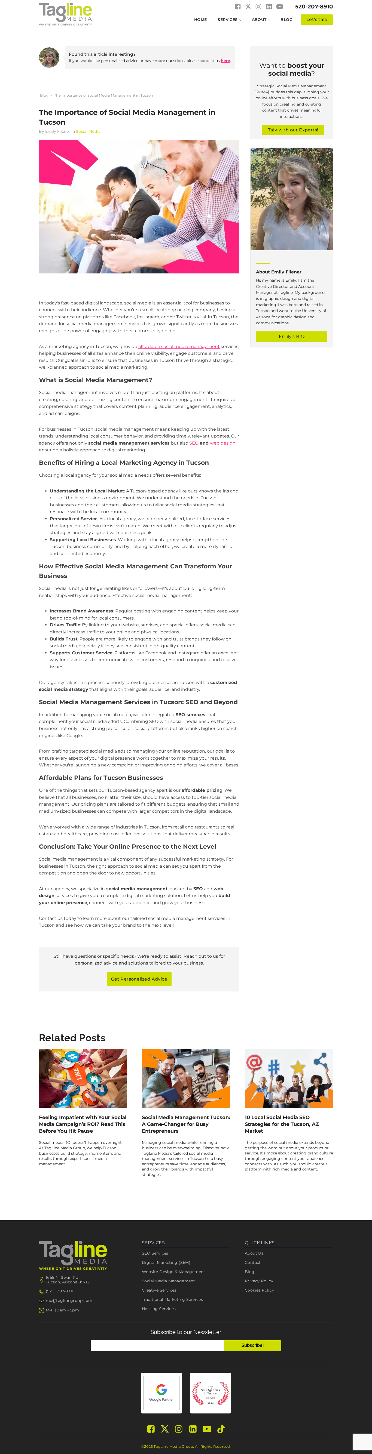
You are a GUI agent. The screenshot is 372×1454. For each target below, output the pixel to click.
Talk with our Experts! (293, 130)
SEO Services (155, 1253)
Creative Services (159, 1290)
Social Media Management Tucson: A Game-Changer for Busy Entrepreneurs (186, 1124)
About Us (254, 1253)
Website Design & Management (173, 1272)
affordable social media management (179, 346)
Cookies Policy (259, 1290)
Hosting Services (159, 1309)
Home (200, 19)
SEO (194, 443)
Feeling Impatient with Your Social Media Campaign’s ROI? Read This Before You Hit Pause (82, 1124)
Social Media (88, 131)
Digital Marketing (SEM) (166, 1262)
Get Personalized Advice (139, 979)
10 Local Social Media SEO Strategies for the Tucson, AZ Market (282, 1124)
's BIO (291, 336)
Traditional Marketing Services (172, 1299)
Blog (286, 19)
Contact (253, 1262)
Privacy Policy (259, 1281)
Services (227, 19)
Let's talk (316, 19)
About (259, 19)
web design (223, 443)
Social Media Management (168, 1281)
